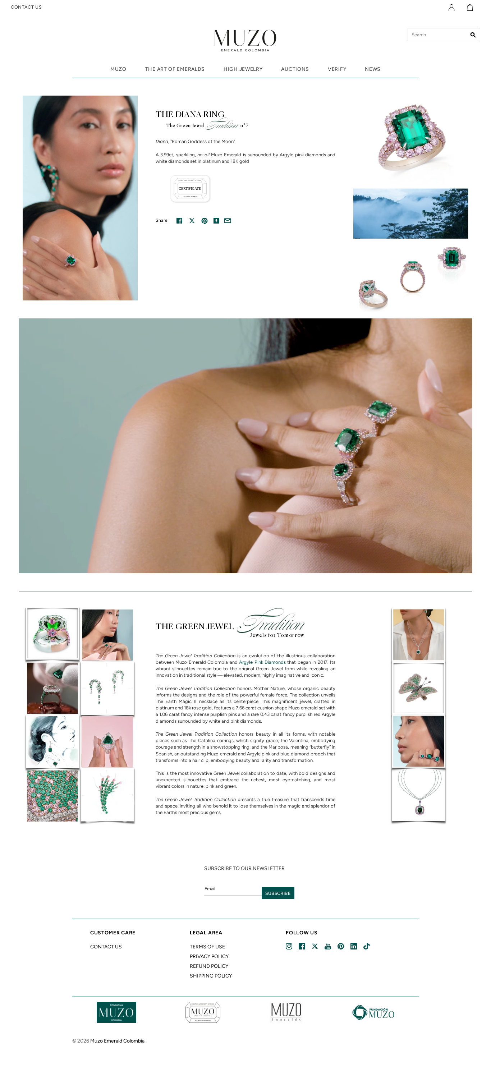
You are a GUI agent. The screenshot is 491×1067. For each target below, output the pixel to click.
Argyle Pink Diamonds (262, 662)
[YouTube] (328, 946)
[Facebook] (302, 946)
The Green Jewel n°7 (207, 126)
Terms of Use (207, 947)
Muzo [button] (118, 69)
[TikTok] (367, 946)
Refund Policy (209, 966)
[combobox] (444, 34)
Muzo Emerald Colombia (117, 1041)
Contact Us (106, 947)
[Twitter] (315, 946)
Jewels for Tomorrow (277, 635)
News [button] (373, 69)
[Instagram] (289, 946)
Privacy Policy (209, 956)
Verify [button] (337, 69)
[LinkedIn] (354, 946)
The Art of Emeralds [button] (175, 69)
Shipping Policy (211, 976)
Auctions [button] (295, 69)
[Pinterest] (341, 946)
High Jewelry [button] (243, 69)
